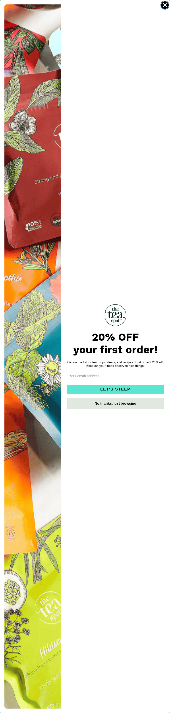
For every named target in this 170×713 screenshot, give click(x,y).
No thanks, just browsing (115, 403)
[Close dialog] (165, 5)
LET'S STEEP (115, 389)
